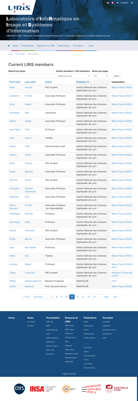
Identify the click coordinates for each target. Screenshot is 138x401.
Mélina (12, 121)
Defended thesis (71, 354)
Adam (12, 255)
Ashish (12, 230)
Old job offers (89, 368)
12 (77, 296)
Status (48, 82)
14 (89, 296)
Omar (12, 104)
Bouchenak (30, 247)
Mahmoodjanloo (33, 281)
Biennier (29, 213)
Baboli (28, 264)
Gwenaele (14, 112)
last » (116, 296)
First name (15, 82)
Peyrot (28, 138)
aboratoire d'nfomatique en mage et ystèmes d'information (42, 25)
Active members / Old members (73, 71)
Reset (116, 76)
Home (10, 54)
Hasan (28, 104)
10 (66, 296)
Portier (28, 205)
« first (26, 296)
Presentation (20, 54)
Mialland (29, 286)
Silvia (12, 87)
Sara (11, 247)
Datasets (68, 346)
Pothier (28, 95)
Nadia (12, 171)
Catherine (14, 95)
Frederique (14, 213)
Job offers (88, 364)
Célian (12, 272)
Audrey (13, 154)
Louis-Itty (30, 272)
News (30, 317)
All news (30, 326)
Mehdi (12, 281)
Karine (12, 146)
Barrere (28, 239)
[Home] (19, 8)
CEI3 (114, 267)
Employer (81, 82)
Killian (12, 239)
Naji (27, 255)
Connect (124, 2)
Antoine (13, 180)
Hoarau (28, 163)
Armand (13, 264)
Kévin (12, 163)
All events (31, 322)
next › (107, 296)
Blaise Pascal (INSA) (122, 87)
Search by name (16, 71)
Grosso (28, 87)
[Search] (132, 2)
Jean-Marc (14, 129)
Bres (27, 196)
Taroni (28, 180)
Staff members (52, 338)
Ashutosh (29, 230)
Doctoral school (109, 330)
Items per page (100, 71)
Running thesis (71, 358)
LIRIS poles (69, 325)
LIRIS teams (69, 329)
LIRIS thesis (69, 350)
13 (83, 296)
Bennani (29, 171)
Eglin (27, 222)
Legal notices (69, 373)
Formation (108, 317)
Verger (28, 121)
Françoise (14, 188)
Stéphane (14, 196)
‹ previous (38, 296)
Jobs (86, 343)
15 (94, 296)
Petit (27, 129)
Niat (27, 112)
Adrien (12, 286)
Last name (30, 82)
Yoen (12, 138)
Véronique (14, 222)
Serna (28, 154)
